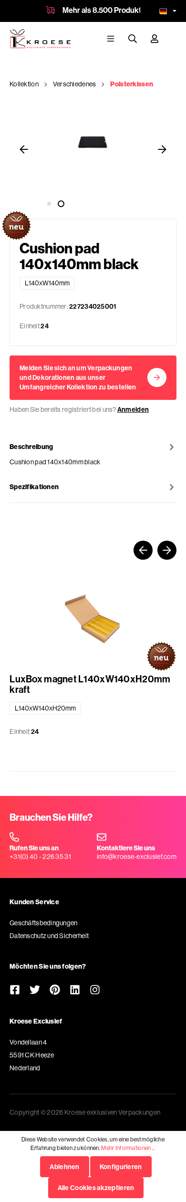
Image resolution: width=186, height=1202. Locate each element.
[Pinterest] (55, 990)
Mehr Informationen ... (128, 1147)
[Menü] (110, 38)
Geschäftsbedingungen (44, 923)
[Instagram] (95, 990)
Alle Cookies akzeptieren (96, 1187)
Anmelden (133, 409)
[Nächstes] (162, 150)
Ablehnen (64, 1166)
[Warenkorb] (172, 38)
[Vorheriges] (23, 150)
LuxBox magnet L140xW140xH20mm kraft (90, 684)
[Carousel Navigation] (93, 550)
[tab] (93, 454)
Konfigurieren (121, 1166)
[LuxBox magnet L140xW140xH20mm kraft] (93, 619)
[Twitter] (35, 990)
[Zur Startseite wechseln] (40, 38)
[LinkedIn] (75, 990)
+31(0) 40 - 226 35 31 (40, 856)
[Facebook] (15, 990)
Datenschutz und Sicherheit (49, 935)
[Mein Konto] (154, 38)
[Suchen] (132, 38)
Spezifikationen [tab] (34, 486)
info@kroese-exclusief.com (136, 856)
